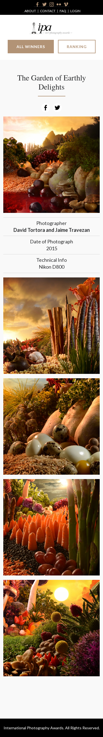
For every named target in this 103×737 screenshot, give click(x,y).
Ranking (77, 46)
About (30, 11)
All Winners (30, 46)
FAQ (63, 11)
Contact (47, 11)
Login (75, 11)
